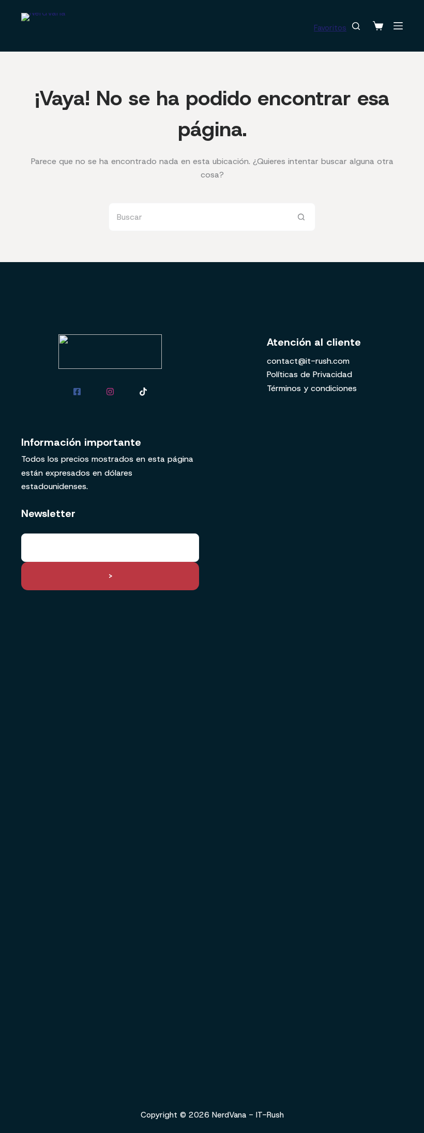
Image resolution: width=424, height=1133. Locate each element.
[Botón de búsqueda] (301, 217)
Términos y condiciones (312, 388)
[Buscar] (356, 26)
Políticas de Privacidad (309, 374)
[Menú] (398, 25)
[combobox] (198, 217)
